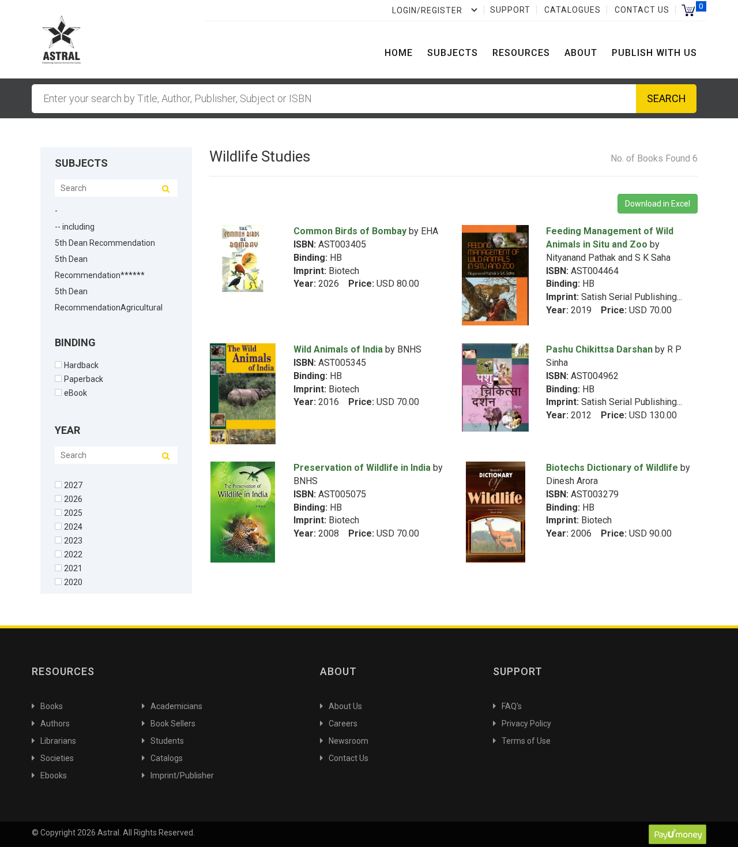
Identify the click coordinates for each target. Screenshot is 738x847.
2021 (73, 568)
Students (167, 740)
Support (510, 9)
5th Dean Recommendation (105, 243)
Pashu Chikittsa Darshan (599, 349)
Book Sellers (172, 723)
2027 (73, 485)
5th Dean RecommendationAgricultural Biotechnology (109, 307)
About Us (345, 706)
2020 (73, 582)
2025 (73, 512)
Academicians (176, 706)
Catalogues (572, 9)
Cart (688, 10)
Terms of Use (526, 740)
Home (399, 52)
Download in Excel (657, 203)
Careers (343, 723)
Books (51, 706)
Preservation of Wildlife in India (362, 467)
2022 (73, 554)
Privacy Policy (526, 723)
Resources (521, 52)
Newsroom (348, 740)
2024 (73, 526)
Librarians (58, 740)
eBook (75, 392)
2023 (73, 540)
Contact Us (642, 9)
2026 (73, 499)
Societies (57, 758)
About (580, 52)
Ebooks (53, 775)
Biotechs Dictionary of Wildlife (612, 467)
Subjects (452, 52)
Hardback (81, 365)
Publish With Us (654, 52)
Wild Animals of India (338, 349)
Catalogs (166, 758)
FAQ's (512, 706)
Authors (55, 723)
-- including (75, 226)
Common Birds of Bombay (349, 231)
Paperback (83, 379)
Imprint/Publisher (182, 775)
